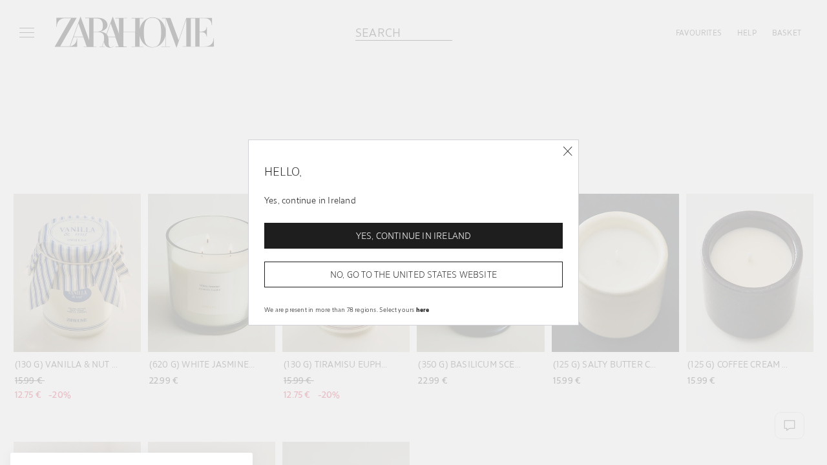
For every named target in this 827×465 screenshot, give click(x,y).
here (423, 309)
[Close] (567, 151)
